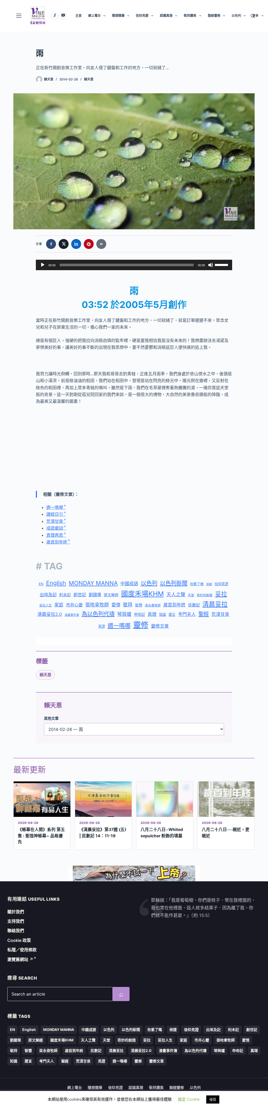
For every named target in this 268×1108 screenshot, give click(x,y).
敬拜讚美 (190, 16)
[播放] (42, 265)
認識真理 (166, 16)
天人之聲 (175, 594)
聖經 (203, 614)
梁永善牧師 (153, 605)
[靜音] (210, 265)
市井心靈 (74, 604)
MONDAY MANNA (93, 583)
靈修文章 (160, 626)
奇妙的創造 (205, 595)
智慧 (138, 605)
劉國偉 (95, 594)
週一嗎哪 (54, 507)
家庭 (58, 604)
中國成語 (129, 583)
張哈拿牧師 (97, 604)
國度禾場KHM (142, 594)
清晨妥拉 (215, 604)
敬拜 (127, 604)
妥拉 (221, 594)
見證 (101, 626)
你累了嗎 (197, 584)
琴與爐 (124, 614)
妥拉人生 (45, 605)
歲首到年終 (56, 542)
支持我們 (15, 921)
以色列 (236, 16)
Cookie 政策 (19, 940)
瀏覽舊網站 (20, 959)
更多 (255, 16)
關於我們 (15, 911)
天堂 (191, 595)
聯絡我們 (15, 930)
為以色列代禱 (98, 614)
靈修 (140, 624)
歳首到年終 (174, 604)
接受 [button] (212, 1099)
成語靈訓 (54, 528)
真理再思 (54, 535)
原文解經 (111, 595)
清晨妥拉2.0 (49, 614)
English (56, 583)
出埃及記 (48, 594)
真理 (152, 614)
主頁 (78, 16)
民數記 (194, 604)
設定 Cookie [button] (189, 1099)
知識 (162, 614)
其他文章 (51, 718)
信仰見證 (142, 16)
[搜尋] (253, 16)
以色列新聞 (173, 583)
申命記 (139, 614)
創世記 (80, 594)
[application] (134, 265)
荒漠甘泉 (54, 521)
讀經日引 (54, 514)
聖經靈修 (214, 16)
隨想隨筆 (118, 16)
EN (41, 584)
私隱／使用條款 (22, 949)
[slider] (222, 264)
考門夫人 (187, 614)
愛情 (115, 604)
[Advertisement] (134, 448)
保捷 (209, 584)
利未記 (65, 594)
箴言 (172, 614)
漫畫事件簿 (72, 615)
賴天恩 (88, 79)
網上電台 (94, 16)
